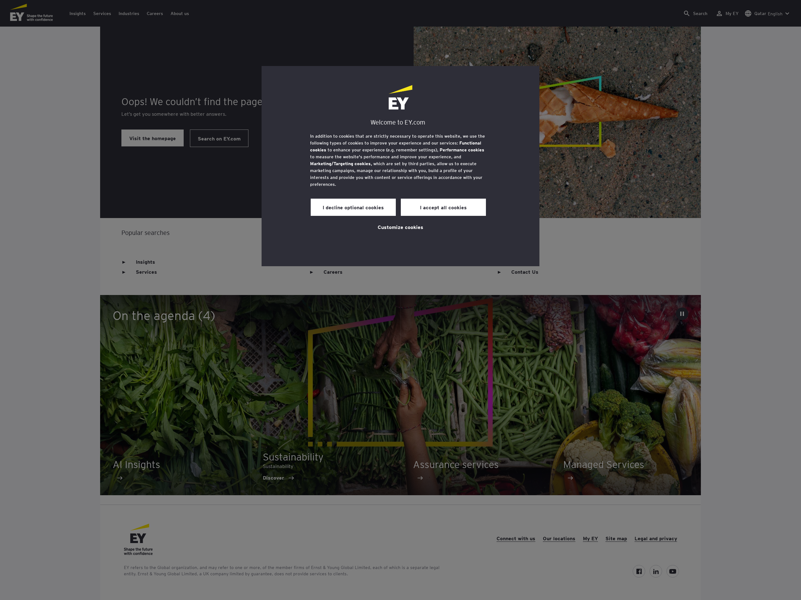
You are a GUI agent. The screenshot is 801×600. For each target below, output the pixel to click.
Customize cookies (400, 226)
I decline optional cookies (353, 207)
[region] (400, 166)
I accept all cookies (443, 207)
